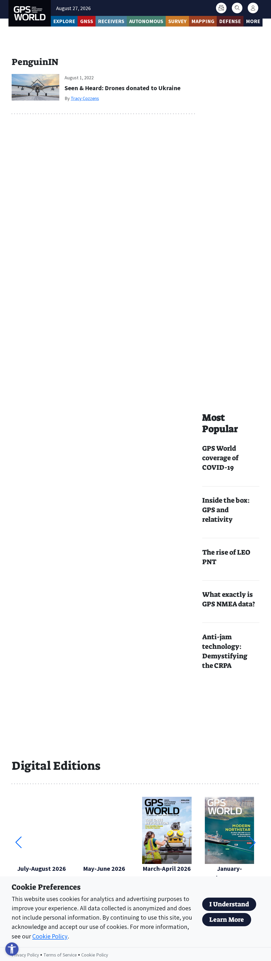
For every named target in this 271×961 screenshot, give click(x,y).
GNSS (86, 21)
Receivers (111, 21)
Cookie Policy (49, 936)
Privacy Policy (25, 955)
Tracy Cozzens (85, 98)
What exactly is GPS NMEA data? (228, 599)
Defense (230, 21)
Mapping (202, 21)
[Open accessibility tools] (12, 949)
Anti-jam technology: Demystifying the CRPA (224, 651)
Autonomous (146, 21)
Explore (64, 21)
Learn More (226, 919)
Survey (177, 21)
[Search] (237, 8)
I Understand (229, 904)
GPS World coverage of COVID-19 (220, 458)
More (253, 21)
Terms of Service (60, 955)
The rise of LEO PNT (226, 557)
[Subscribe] (221, 8)
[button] (252, 842)
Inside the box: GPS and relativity (226, 510)
